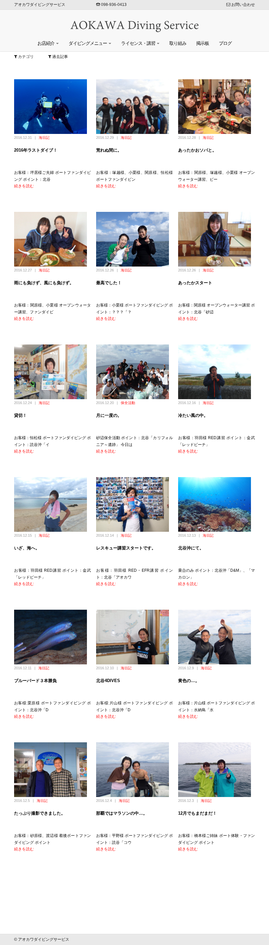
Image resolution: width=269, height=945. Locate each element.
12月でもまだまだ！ (197, 813)
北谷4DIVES (108, 680)
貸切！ (20, 415)
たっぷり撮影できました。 (39, 813)
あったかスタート (195, 282)
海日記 (44, 137)
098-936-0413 (113, 4)
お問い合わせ (242, 4)
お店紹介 (46, 43)
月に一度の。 (109, 415)
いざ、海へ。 (27, 548)
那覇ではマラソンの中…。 (121, 813)
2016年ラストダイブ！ (35, 150)
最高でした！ (109, 282)
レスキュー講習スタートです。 (126, 548)
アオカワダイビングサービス (39, 4)
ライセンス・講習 (138, 43)
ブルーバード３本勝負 (35, 680)
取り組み (177, 43)
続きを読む (24, 186)
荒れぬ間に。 (109, 150)
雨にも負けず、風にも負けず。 (44, 282)
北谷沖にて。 (191, 548)
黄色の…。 (188, 680)
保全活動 (128, 403)
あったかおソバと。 (197, 150)
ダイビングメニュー (88, 43)
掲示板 (202, 43)
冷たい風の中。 (193, 415)
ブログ (225, 43)
